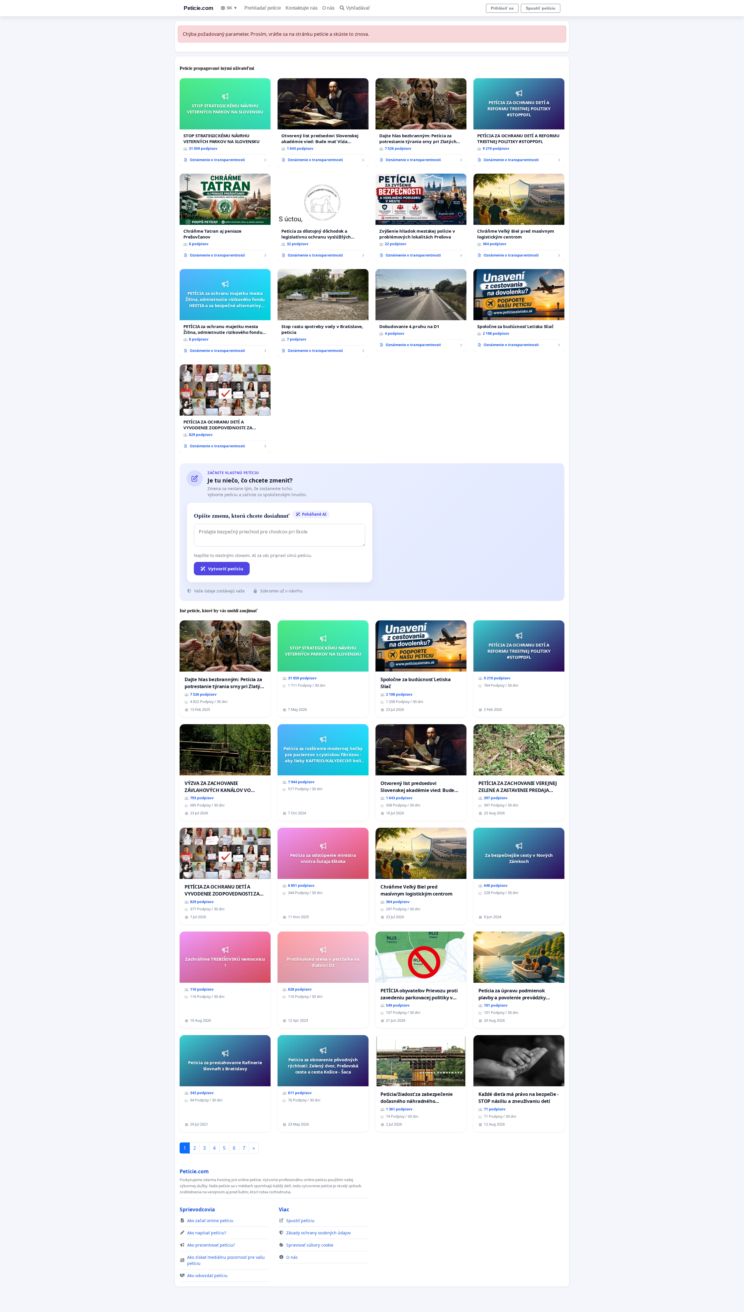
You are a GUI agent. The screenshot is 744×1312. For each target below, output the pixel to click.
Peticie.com (198, 8)
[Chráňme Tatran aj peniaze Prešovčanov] (225, 218)
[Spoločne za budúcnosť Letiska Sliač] (518, 310)
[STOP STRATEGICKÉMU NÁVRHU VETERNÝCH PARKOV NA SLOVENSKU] (225, 122)
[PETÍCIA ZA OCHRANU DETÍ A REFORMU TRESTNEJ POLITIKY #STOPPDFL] (518, 122)
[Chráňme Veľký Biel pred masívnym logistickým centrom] (518, 218)
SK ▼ (232, 8)
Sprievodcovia (197, 1209)
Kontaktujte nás (302, 8)
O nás (328, 8)
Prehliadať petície (262, 8)
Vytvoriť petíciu (225, 569)
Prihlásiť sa (502, 8)
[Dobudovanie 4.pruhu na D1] (420, 310)
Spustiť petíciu (540, 8)
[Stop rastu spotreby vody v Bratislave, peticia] (323, 313)
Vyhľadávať (358, 8)
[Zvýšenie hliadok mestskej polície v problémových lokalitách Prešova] (420, 218)
